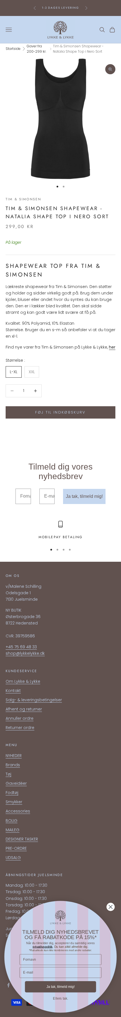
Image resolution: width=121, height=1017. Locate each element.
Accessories (18, 811)
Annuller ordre (19, 718)
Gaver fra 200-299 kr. (36, 49)
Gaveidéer (16, 783)
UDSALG (13, 857)
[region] (60, 530)
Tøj (8, 774)
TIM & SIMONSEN (23, 199)
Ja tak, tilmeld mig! (84, 496)
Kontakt (13, 690)
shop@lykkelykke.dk (25, 653)
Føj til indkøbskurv (60, 412)
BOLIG (11, 820)
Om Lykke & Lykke (23, 681)
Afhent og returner (24, 709)
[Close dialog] (110, 907)
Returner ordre (20, 727)
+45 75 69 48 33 (21, 647)
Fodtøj (12, 792)
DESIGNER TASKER (22, 839)
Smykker (14, 802)
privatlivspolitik (42, 946)
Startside (13, 48)
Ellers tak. (60, 998)
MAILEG (12, 830)
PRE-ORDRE (16, 848)
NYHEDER (14, 755)
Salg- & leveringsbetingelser (34, 700)
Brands (13, 765)
